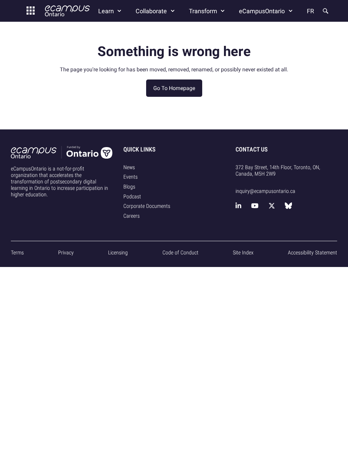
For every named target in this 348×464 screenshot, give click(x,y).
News (129, 167)
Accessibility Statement (312, 252)
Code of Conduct (180, 252)
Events (130, 177)
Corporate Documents (146, 206)
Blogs (129, 186)
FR (310, 11)
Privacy (66, 252)
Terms (17, 252)
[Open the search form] (324, 10)
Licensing (118, 252)
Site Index (243, 252)
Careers (131, 216)
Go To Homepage (174, 88)
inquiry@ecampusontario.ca (265, 191)
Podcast (132, 196)
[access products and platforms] (30, 11)
